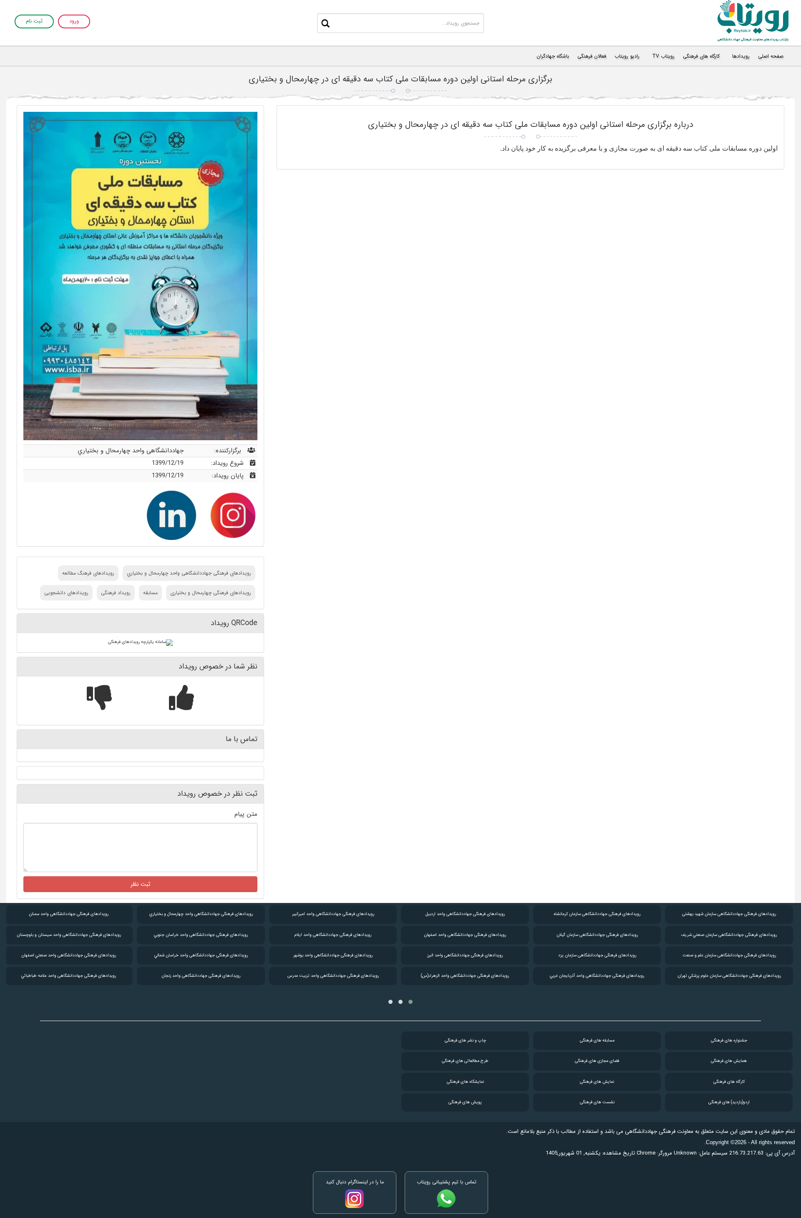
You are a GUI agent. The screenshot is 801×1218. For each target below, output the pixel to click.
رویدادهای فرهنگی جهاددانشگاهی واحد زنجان (200, 976)
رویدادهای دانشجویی (66, 593)
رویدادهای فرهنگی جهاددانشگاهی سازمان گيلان (597, 935)
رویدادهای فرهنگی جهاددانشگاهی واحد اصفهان (465, 935)
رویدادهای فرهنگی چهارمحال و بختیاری (210, 593)
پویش (465, 1102)
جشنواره (729, 1040)
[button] (411, 1002)
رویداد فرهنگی (116, 593)
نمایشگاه (465, 1082)
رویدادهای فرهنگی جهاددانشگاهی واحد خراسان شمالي (201, 955)
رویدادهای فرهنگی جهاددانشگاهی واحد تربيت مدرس (333, 976)
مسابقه (150, 593)
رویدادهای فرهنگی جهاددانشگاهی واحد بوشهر (333, 955)
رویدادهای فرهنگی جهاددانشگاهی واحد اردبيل (465, 914)
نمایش (597, 1082)
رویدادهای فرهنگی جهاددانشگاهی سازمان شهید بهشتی (729, 914)
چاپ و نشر (465, 1040)
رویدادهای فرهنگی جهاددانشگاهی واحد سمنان (68, 914)
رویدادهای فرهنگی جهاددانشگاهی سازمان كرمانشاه (597, 914)
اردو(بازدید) (729, 1102)
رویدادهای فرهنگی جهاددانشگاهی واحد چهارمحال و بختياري (189, 573)
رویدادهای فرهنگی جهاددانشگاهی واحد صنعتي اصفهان (68, 955)
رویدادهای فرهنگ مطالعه (88, 573)
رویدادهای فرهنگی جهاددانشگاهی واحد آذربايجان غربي (597, 976)
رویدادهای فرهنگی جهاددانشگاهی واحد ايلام (333, 935)
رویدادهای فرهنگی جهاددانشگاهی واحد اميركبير (333, 914)
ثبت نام (34, 21)
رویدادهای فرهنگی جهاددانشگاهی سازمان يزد (597, 955)
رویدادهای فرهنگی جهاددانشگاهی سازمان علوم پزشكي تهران (729, 976)
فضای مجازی (597, 1061)
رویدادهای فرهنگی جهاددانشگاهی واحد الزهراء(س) (465, 976)
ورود (74, 21)
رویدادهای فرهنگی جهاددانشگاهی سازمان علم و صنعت (729, 955)
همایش (729, 1061)
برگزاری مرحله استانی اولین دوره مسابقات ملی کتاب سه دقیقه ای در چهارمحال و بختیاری (400, 79)
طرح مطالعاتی (465, 1061)
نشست (597, 1102)
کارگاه (729, 1082)
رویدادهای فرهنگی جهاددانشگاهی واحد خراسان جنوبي (201, 935)
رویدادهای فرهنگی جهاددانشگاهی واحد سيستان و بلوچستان (69, 935)
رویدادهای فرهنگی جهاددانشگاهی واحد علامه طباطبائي (68, 976)
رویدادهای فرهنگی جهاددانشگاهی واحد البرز (465, 955)
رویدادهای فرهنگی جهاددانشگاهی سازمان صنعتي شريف (729, 935)
